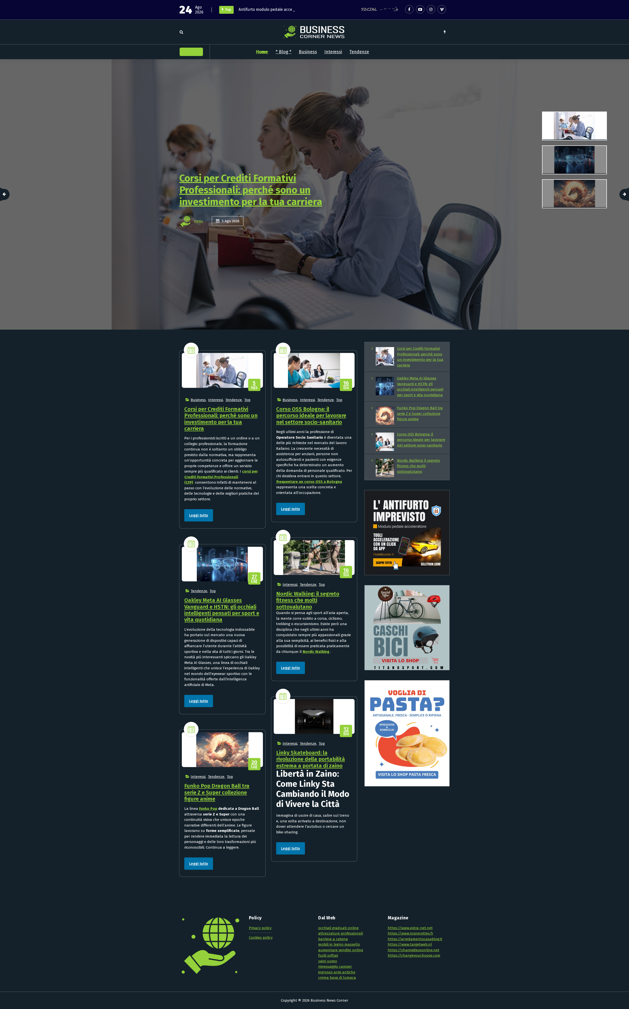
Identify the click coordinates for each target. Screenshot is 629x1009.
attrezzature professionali (340, 933)
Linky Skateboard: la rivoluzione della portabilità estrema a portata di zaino (310, 759)
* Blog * (283, 52)
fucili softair (328, 955)
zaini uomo (327, 961)
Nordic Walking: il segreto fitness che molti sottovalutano (307, 600)
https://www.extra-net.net (410, 928)
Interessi (333, 52)
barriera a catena (333, 939)
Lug (254, 578)
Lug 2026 (231, 221)
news (198, 221)
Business (308, 52)
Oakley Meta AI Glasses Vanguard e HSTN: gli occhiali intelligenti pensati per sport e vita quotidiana (257, 190)
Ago (254, 385)
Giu (346, 385)
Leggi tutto (198, 515)
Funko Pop (208, 808)
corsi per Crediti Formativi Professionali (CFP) (221, 477)
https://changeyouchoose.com (414, 955)
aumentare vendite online (340, 950)
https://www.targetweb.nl (410, 944)
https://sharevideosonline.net (413, 950)
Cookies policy (260, 937)
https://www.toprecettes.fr (410, 933)
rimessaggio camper (335, 966)
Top (247, 400)
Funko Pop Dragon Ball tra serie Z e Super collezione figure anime (216, 792)
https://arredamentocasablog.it (415, 939)
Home (262, 52)
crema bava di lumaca (337, 977)
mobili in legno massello (339, 944)
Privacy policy (260, 928)
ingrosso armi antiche (336, 972)
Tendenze (359, 52)
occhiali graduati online (338, 928)
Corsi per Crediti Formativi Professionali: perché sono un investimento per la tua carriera (220, 419)
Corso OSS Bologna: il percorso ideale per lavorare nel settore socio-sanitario (311, 415)
